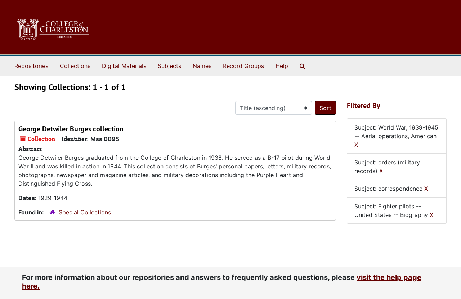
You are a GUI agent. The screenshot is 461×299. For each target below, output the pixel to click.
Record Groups (243, 65)
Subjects (169, 65)
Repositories (31, 65)
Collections (75, 65)
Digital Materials (124, 65)
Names (202, 65)
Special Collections (85, 212)
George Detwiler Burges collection (71, 128)
